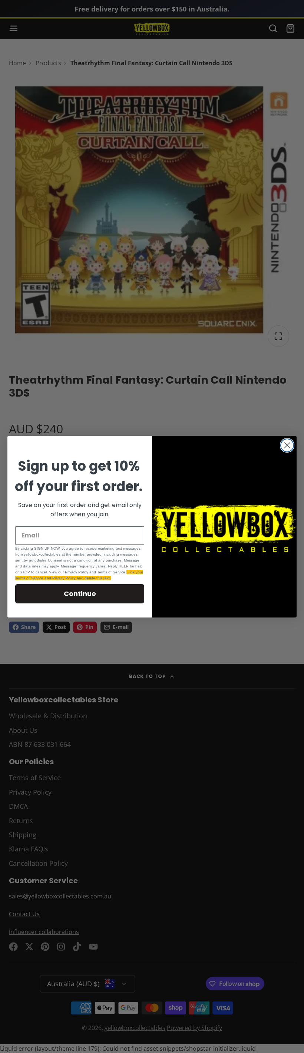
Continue (80, 593)
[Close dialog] (287, 445)
